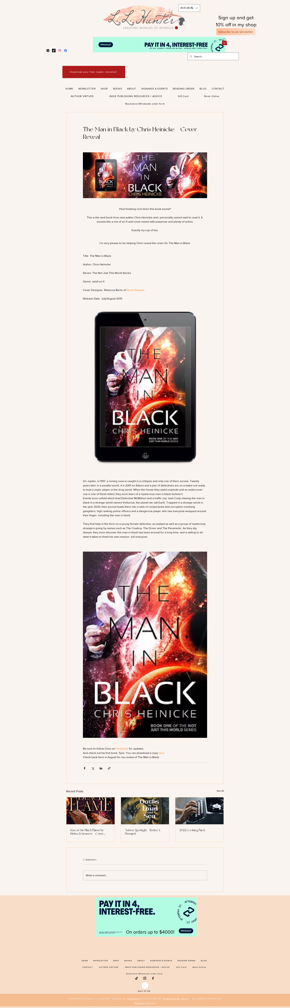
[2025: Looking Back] (199, 810)
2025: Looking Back (192, 830)
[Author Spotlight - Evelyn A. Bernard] (145, 810)
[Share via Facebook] (84, 768)
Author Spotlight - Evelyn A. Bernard (143, 831)
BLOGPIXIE (134, 999)
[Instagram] (59, 50)
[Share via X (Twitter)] (92, 768)
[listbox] (189, 8)
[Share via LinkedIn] (101, 768)
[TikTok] (54, 50)
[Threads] (48, 50)
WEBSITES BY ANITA (176, 999)
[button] (189, 8)
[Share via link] (109, 768)
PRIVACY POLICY (145, 1003)
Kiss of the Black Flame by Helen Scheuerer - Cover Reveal (87, 831)
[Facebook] (65, 50)
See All (220, 790)
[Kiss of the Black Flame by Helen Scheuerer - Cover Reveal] (90, 810)
